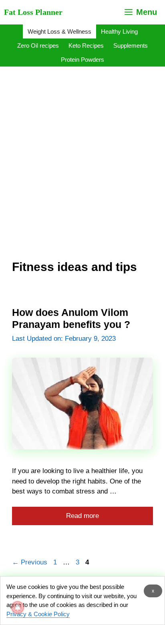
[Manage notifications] (17, 607)
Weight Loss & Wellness (59, 31)
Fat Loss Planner (33, 12)
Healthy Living (119, 31)
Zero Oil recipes (38, 45)
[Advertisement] (82, 154)
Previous (29, 562)
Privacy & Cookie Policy (38, 614)
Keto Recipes (86, 45)
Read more (82, 516)
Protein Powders (82, 59)
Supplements (130, 45)
